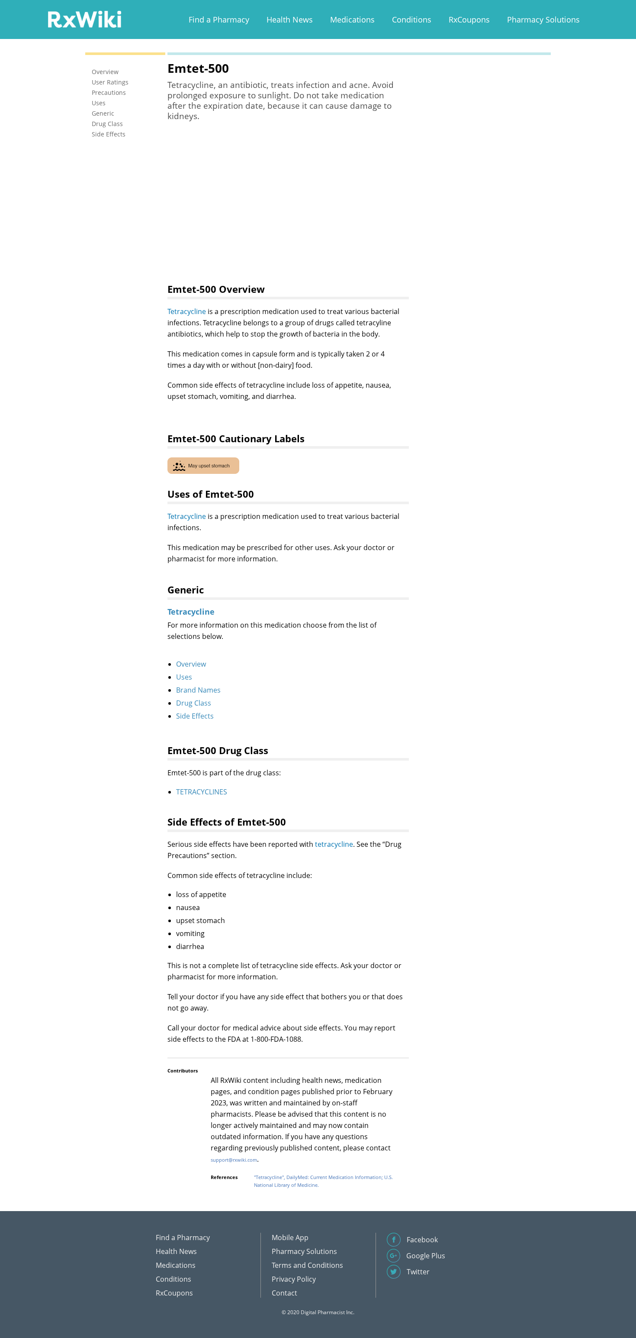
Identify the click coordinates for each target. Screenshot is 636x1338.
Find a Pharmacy (219, 19)
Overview (191, 664)
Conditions (411, 19)
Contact (284, 1293)
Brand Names (198, 690)
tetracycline (334, 844)
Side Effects (195, 716)
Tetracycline (186, 311)
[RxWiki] (84, 19)
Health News (290, 19)
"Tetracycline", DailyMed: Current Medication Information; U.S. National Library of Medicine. (323, 1181)
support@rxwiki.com (234, 1160)
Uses (184, 677)
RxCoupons (469, 19)
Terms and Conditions (307, 1265)
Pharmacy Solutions (543, 19)
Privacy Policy (294, 1279)
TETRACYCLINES (201, 792)
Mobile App (290, 1237)
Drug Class (193, 703)
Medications (352, 19)
